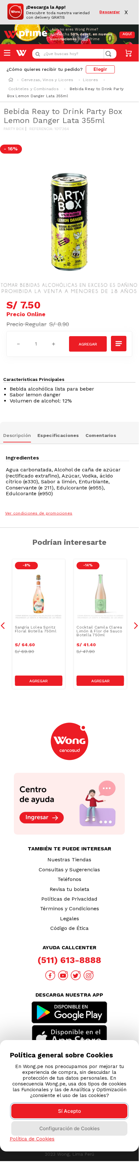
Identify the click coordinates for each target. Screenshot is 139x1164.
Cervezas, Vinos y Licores (47, 80)
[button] (119, 343)
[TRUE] (38, 681)
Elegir (100, 69)
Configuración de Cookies (69, 1128)
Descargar (109, 12)
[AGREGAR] (88, 344)
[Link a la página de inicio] (11, 80)
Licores (90, 80)
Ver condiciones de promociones (38, 513)
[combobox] (74, 54)
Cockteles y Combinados (33, 89)
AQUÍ (127, 34)
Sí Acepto (69, 1111)
